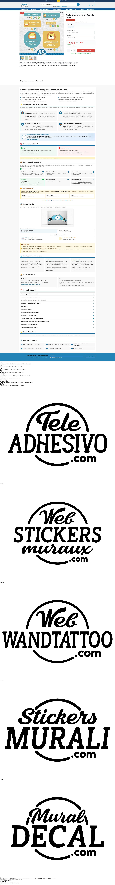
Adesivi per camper (57, 9)
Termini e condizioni (4, 382)
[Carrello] (95, 5)
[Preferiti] (89, 5)
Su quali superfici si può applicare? (29, 294)
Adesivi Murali (24, 9)
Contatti (2, 384)
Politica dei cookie (29, 382)
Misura (70, 24)
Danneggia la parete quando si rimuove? (31, 303)
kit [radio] (70, 26)
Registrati (90, 356)
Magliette (82, 9)
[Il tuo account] (92, 5)
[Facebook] (2, 882)
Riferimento (69, 35)
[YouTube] (5, 882)
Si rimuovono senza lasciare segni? (29, 324)
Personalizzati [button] (90, 9)
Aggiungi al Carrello (86, 50)
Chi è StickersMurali (4, 379)
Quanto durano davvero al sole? (29, 315)
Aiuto (18, 385)
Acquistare (2, 374)
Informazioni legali (4, 381)
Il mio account (14, 385)
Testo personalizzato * (71, 30)
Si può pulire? (24, 306)
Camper (58, 6)
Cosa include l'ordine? (26, 309)
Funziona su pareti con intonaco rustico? (31, 297)
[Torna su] (0, 884)
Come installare (27, 375)
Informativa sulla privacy (14, 382)
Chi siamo (2, 378)
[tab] (22, 58)
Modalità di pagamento (15, 375)
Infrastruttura (12, 379)
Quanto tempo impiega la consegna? (30, 312)
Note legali (22, 382)
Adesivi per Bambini (44, 9)
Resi (21, 375)
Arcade (62, 6)
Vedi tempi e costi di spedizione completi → (31, 284)
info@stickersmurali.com (5, 385)
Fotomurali (33, 9)
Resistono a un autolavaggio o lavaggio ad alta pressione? (35, 321)
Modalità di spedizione (5, 375)
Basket (65, 6)
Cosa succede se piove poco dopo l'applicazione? (33, 318)
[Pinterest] (4, 882)
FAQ (23, 375)
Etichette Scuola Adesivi (71, 12)
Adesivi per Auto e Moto (70, 9)
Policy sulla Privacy (58, 357)
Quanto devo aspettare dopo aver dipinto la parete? (33, 300)
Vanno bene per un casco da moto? (29, 327)
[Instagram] (1, 882)
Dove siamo (17, 379)
